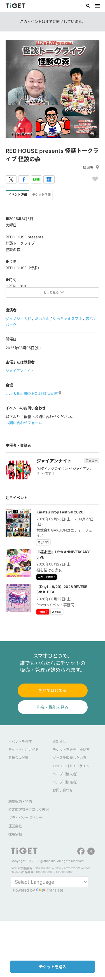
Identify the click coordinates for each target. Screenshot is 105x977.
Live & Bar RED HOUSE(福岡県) (32, 393)
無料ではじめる (52, 690)
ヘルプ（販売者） (66, 782)
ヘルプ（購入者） (66, 774)
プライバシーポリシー (25, 818)
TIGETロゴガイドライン (71, 766)
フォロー (91, 460)
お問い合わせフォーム (24, 422)
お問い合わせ (63, 790)
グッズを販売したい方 (69, 758)
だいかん (42, 318)
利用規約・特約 (20, 802)
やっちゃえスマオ (67, 318)
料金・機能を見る (52, 707)
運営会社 (15, 826)
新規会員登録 (18, 758)
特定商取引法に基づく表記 (28, 810)
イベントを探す (20, 742)
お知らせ (59, 742)
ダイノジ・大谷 (18, 318)
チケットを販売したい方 (71, 750)
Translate (54, 890)
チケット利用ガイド (23, 750)
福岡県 (88, 167)
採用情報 (15, 834)
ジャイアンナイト (20, 370)
